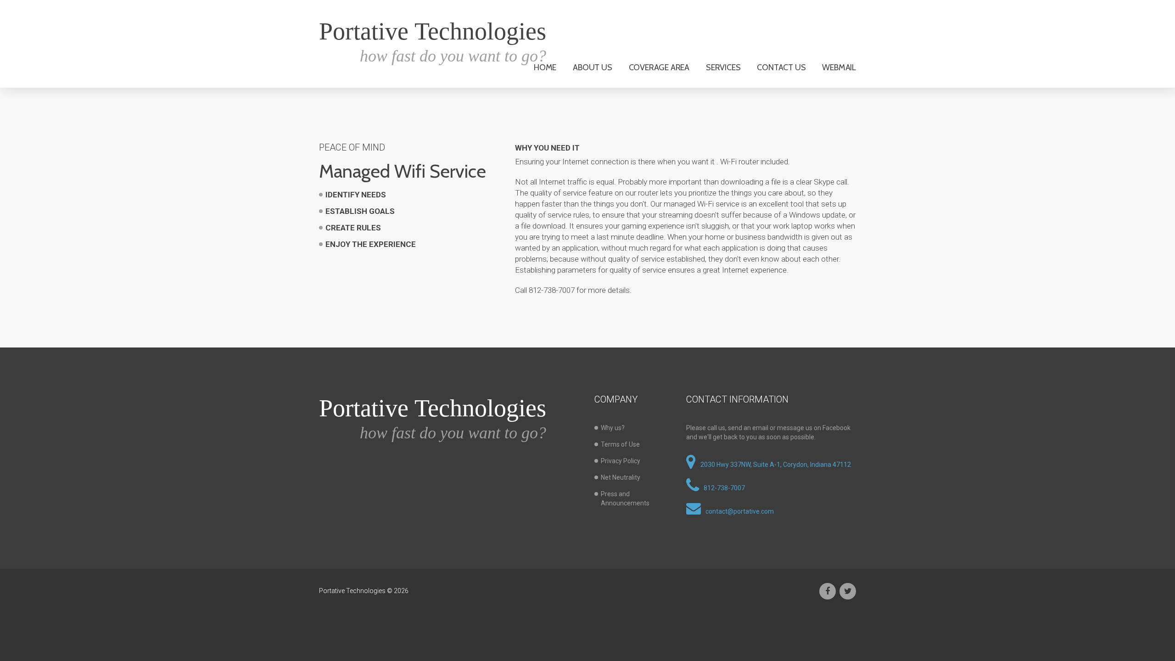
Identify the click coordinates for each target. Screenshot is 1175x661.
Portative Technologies (432, 31)
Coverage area (659, 67)
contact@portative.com (739, 511)
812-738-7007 (724, 488)
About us (592, 67)
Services (723, 67)
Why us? (613, 427)
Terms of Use (620, 444)
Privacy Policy (620, 461)
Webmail (839, 67)
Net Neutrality (620, 477)
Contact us (781, 67)
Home (545, 67)
